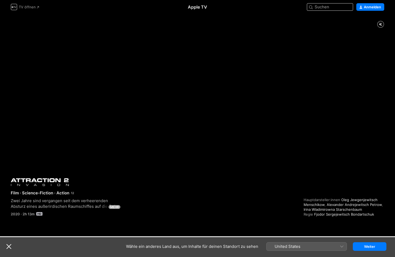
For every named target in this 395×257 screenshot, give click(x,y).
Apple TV (197, 7)
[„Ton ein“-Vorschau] (380, 24)
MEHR (114, 207)
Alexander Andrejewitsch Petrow (354, 204)
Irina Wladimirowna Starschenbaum (333, 209)
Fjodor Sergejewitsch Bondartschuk (344, 214)
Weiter (369, 246)
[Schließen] (8, 246)
